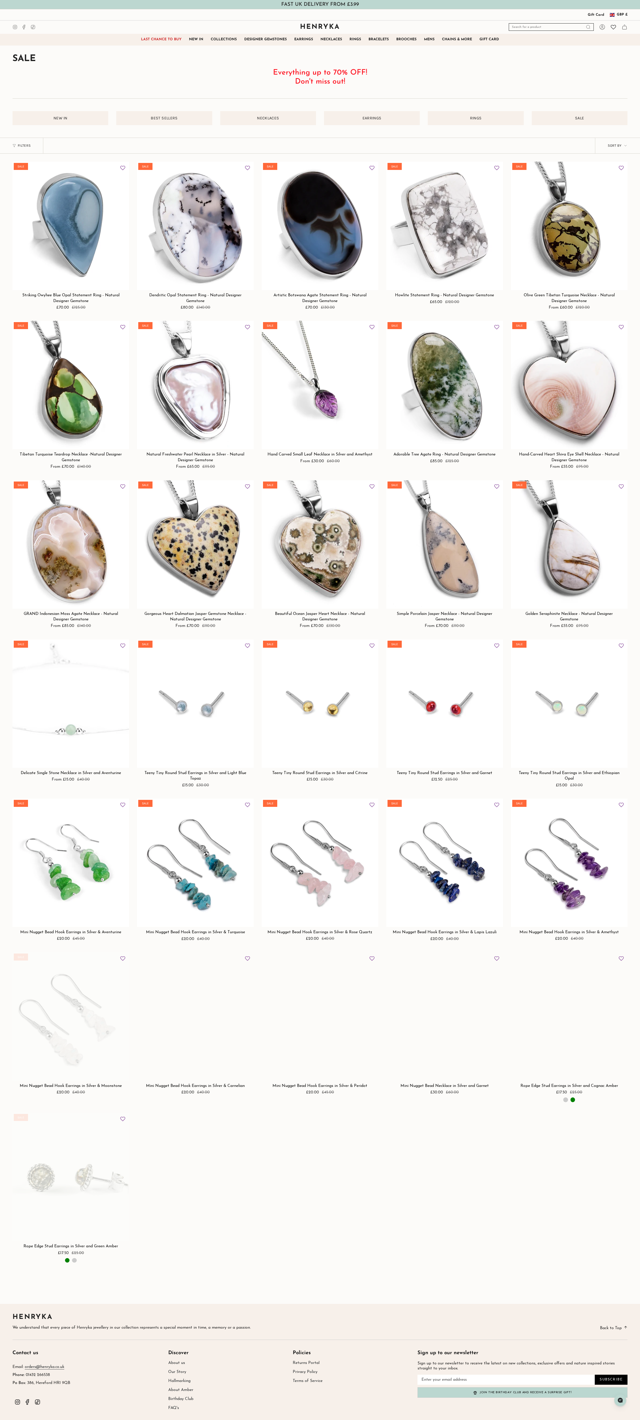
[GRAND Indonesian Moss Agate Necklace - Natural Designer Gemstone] (70, 544)
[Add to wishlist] (123, 168)
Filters (24, 145)
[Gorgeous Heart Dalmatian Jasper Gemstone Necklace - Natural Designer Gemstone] (195, 544)
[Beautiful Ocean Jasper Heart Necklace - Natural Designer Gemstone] (320, 544)
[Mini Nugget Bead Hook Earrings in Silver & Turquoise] (195, 863)
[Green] (572, 1099)
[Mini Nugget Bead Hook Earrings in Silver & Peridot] (320, 1016)
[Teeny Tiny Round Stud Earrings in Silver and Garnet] (444, 703)
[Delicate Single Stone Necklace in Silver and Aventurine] (70, 703)
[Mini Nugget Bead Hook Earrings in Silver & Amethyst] (569, 863)
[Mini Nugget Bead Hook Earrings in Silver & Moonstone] (70, 1016)
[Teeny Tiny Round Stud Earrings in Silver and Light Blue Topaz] (195, 703)
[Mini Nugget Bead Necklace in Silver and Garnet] (444, 1016)
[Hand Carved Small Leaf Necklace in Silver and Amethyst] (320, 385)
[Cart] (624, 27)
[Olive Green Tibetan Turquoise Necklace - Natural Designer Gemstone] (569, 226)
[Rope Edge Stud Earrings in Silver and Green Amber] (70, 1177)
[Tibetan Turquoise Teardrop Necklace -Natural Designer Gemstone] (70, 385)
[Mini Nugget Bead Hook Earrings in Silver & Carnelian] (195, 1016)
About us (176, 1363)
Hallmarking (179, 1381)
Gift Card (596, 15)
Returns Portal (306, 1363)
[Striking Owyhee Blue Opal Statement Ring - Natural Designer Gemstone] (70, 226)
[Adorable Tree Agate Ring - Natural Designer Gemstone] (444, 385)
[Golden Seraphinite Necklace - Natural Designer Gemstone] (569, 544)
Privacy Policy (305, 1372)
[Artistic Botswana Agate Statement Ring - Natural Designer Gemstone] (320, 226)
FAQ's (173, 1408)
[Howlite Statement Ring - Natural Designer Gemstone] (444, 226)
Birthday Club (181, 1399)
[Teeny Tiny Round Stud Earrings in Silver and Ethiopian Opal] (569, 703)
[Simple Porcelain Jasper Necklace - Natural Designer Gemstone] (444, 544)
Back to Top (611, 1328)
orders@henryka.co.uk (44, 1367)
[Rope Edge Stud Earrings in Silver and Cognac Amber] (569, 1016)
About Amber (180, 1390)
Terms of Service (307, 1381)
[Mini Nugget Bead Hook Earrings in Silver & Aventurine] (70, 863)
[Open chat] (620, 1400)
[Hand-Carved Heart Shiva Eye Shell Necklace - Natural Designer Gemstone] (569, 385)
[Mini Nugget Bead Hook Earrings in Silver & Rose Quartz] (320, 863)
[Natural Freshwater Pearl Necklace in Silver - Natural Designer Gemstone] (195, 385)
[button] (223, 40)
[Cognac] (565, 1099)
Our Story (177, 1372)
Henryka (32, 1317)
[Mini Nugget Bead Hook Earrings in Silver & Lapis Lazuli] (444, 863)
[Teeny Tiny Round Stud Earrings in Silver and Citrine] (320, 703)
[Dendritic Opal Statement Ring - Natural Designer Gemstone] (195, 226)
